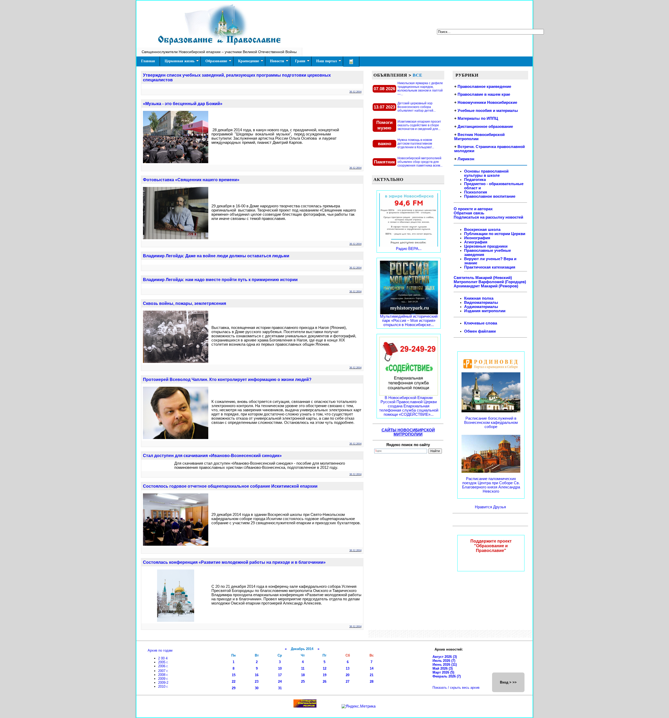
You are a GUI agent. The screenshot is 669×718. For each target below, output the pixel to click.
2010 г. (163, 686)
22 (233, 681)
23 (256, 681)
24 (280, 681)
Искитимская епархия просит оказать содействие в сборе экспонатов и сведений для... (419, 125)
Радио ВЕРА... (409, 249)
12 (324, 668)
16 (256, 675)
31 (280, 688)
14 (371, 668)
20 (347, 675)
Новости (277, 61)
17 (280, 675)
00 (163, 658)
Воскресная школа (482, 229)
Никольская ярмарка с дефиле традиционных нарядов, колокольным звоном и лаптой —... (420, 88)
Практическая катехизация (489, 267)
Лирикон (466, 159)
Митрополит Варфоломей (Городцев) (490, 282)
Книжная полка (478, 298)
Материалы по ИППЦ (478, 118)
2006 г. (163, 666)
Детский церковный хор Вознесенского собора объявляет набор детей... (416, 106)
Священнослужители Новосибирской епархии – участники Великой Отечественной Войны (219, 52)
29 (233, 688)
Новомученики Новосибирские (487, 102)
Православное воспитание (489, 196)
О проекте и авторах (473, 209)
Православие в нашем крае (484, 94)
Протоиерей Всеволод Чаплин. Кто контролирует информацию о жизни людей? (227, 379)
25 (303, 681)
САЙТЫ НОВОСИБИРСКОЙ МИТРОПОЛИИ (408, 432)
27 (347, 681)
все (417, 75)
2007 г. (163, 671)
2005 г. (163, 662)
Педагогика (475, 180)
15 (233, 675)
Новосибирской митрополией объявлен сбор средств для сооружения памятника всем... (419, 161)
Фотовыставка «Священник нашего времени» (191, 180)
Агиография (475, 242)
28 (371, 681)
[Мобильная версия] (351, 61)
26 (324, 681)
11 (302, 668)
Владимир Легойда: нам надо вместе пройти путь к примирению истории (220, 279)
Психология (475, 192)
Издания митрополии (484, 311)
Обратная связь (469, 213)
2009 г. (163, 679)
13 (347, 668)
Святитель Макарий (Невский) (483, 278)
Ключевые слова (480, 323)
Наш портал (326, 61)
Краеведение (248, 61)
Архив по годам (160, 650)
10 (280, 668)
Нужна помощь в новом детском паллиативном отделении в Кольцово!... (415, 143)
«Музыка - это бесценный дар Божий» (182, 103)
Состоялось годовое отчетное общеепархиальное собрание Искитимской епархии (230, 486)
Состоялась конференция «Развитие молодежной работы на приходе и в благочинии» (234, 562)
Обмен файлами (480, 331)
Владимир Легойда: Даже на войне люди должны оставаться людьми (216, 256)
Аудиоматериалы (481, 307)
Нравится (484, 507)
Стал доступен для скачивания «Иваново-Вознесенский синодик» (212, 455)
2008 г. (163, 675)
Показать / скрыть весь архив (456, 687)
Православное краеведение (484, 86)
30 (256, 688)
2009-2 (163, 683)
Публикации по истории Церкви (494, 234)
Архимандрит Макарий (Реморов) (486, 286)
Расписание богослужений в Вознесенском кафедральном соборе (491, 422)
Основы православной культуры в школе (486, 173)
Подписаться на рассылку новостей (488, 217)
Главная (148, 61)
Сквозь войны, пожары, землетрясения (184, 303)
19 (324, 675)
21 (371, 675)
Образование (216, 61)
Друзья (499, 507)
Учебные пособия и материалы (488, 111)
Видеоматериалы (481, 302)
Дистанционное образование (485, 126)
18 (303, 675)
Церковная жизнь (179, 61)
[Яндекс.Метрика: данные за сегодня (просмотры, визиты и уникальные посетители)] (359, 706)
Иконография (477, 238)
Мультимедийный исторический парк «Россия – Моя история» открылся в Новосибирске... (408, 320)
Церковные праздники (485, 246)
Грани (300, 61)
